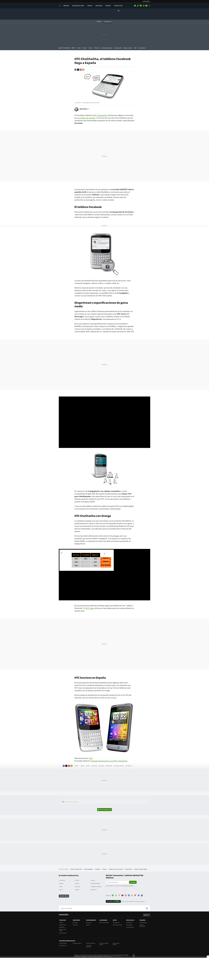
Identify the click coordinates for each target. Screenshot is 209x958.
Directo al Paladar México (104, 943)
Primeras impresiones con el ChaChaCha (109, 761)
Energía (77, 883)
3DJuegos (75, 922)
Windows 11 (94, 889)
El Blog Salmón (143, 922)
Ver (105, 809)
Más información (116, 956)
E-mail (83, 70)
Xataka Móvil (62, 925)
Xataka (61, 922)
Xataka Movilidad (95, 883)
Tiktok (138, 6)
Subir (145, 915)
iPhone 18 (96, 48)
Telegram (141, 6)
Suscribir (133, 882)
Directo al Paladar (104, 922)
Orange (102, 766)
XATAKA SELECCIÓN (78, 6)
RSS (132, 895)
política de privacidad (128, 885)
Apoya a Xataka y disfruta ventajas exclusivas (133, 901)
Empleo (77, 889)
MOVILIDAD (99, 6)
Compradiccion (130, 927)
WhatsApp (135, 6)
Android (95, 766)
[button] (84, 109)
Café (135, 48)
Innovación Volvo (107, 21)
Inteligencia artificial (96, 886)
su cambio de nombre (86, 118)
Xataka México (63, 943)
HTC (91, 758)
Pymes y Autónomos (142, 925)
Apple (60, 886)
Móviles (83, 766)
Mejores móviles (127, 48)
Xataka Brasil (62, 945)
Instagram (144, 6)
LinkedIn (138, 895)
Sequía (84, 48)
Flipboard (81, 70)
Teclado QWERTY (119, 766)
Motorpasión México (116, 943)
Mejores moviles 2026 (76, 869)
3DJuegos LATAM (77, 943)
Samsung (77, 886)
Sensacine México (90, 943)
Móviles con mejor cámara (116, 869)
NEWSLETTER (118, 6)
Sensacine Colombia (88, 946)
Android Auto (142, 48)
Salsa (90, 608)
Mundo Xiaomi (63, 933)
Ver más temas (64, 896)
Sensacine (88, 922)
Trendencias (129, 922)
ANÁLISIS (66, 6)
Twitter (149, 6)
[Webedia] (146, 1)
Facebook (75, 70)
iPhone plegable (88, 869)
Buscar (146, 908)
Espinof (88, 925)
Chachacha (100, 115)
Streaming (62, 880)
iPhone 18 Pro (128, 869)
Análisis (77, 880)
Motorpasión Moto (117, 925)
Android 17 (97, 869)
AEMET (73, 48)
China (79, 48)
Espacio (93, 880)
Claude (105, 869)
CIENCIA (89, 6)
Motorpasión (116, 922)
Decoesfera (129, 925)
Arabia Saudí (118, 48)
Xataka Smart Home (62, 930)
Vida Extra (75, 925)
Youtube (146, 6)
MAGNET (108, 6)
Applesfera (62, 927)
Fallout (90, 48)
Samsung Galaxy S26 (107, 48)
